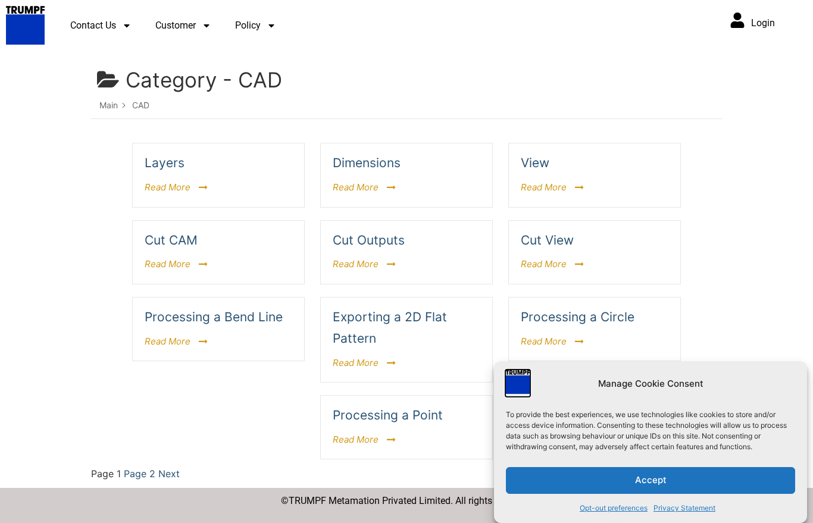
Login (763, 23)
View (535, 162)
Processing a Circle (577, 316)
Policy (248, 25)
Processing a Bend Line (214, 316)
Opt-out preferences (614, 507)
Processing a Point (388, 415)
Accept (651, 480)
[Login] (737, 20)
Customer (175, 25)
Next (169, 474)
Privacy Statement (684, 507)
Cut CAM (171, 240)
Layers (165, 162)
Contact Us (93, 25)
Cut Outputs (369, 240)
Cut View (547, 240)
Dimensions (367, 162)
